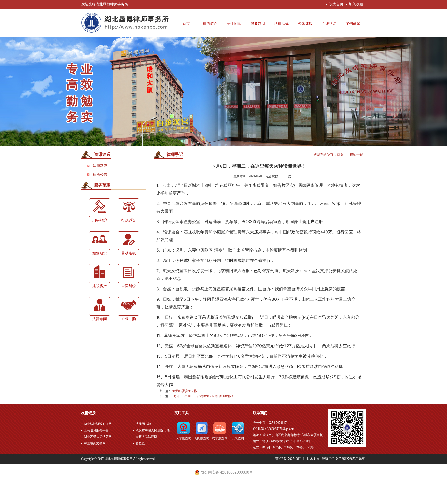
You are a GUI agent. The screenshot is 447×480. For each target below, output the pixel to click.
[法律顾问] (99, 306)
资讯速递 (305, 24)
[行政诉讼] (128, 207)
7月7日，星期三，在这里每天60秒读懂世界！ (203, 396)
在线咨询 (329, 24)
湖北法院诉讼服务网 (98, 424)
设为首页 (336, 4)
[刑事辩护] (99, 207)
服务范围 (257, 24)
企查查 (140, 443)
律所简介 (210, 24)
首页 (186, 24)
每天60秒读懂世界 (184, 391)
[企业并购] (128, 306)
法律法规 (281, 24)
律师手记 (175, 154)
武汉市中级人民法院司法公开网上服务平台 (165, 430)
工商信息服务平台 (96, 430)
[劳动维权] (128, 240)
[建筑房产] (99, 273)
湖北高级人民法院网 (98, 437)
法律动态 (100, 166)
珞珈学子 (328, 459)
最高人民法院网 (146, 437)
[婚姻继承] (99, 240)
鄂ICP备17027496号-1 (289, 459)
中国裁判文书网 (95, 443)
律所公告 (100, 174)
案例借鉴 (353, 24)
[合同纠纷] (128, 273)
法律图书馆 (143, 424)
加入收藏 (356, 4)
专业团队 (234, 24)
